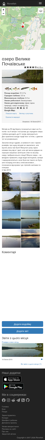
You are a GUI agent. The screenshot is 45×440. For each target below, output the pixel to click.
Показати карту (11, 113)
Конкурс (5, 417)
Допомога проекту (9, 422)
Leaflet (42, 49)
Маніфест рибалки (9, 420)
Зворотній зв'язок (9, 434)
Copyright (21, 437)
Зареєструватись (9, 415)
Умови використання (10, 426)
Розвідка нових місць (10, 342)
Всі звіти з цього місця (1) (31, 364)
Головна (5, 406)
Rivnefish (39, 437)
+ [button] (3, 9)
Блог (4, 409)
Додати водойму (22, 324)
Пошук (4, 411)
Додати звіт (22, 331)
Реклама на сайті (9, 429)
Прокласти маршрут (13, 117)
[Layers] (41, 10)
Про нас (5, 431)
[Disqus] (22, 286)
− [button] (3, 13)
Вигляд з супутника (26, 113)
